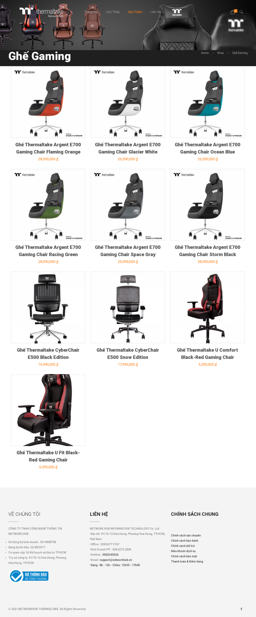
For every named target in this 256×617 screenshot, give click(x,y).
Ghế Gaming (240, 53)
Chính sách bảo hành (184, 540)
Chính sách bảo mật (184, 556)
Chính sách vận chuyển (186, 535)
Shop (220, 53)
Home (205, 53)
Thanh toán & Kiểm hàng (187, 561)
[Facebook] (241, 609)
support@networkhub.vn (116, 559)
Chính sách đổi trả (183, 545)
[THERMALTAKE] (43, 12)
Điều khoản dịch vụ (183, 551)
